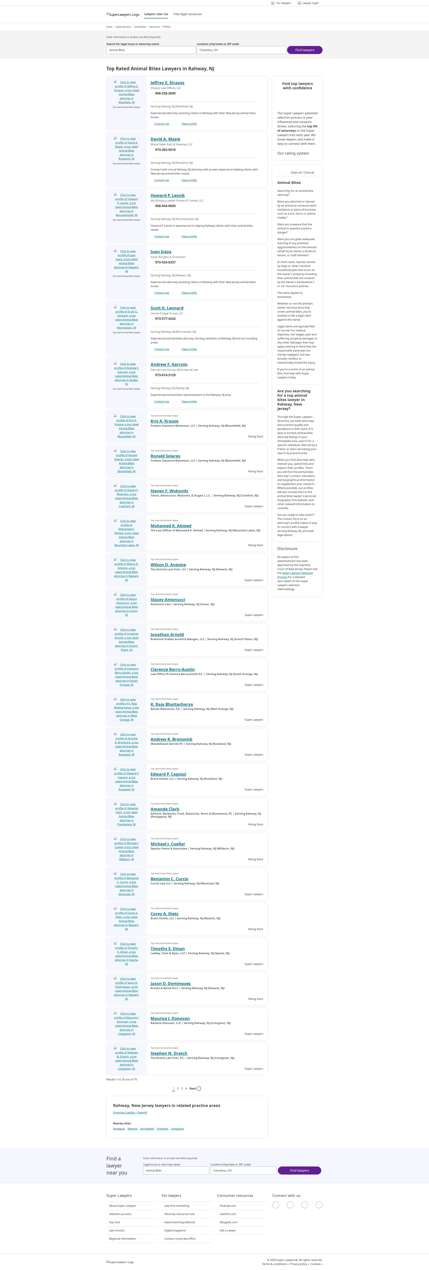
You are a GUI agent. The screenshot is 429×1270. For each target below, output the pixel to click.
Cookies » (317, 1264)
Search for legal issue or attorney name (132, 44)
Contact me (162, 124)
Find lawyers (305, 50)
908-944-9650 (165, 206)
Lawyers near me (156, 14)
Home (109, 26)
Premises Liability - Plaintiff (130, 1112)
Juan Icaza (161, 251)
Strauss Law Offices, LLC (166, 87)
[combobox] (151, 50)
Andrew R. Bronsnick (171, 739)
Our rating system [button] (293, 153)
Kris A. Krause (164, 421)
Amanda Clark (165, 809)
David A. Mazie (165, 139)
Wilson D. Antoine (168, 564)
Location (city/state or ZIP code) (218, 44)
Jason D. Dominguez (171, 983)
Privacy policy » (299, 1264)
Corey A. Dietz (164, 913)
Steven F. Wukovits (169, 490)
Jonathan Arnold (167, 634)
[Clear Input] (192, 50)
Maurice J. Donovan (170, 1018)
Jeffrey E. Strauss (167, 82)
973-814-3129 (165, 375)
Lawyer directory (123, 26)
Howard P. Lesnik (168, 195)
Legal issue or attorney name (161, 1164)
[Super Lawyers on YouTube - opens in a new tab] (304, 1205)
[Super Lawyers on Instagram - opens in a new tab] (290, 1205)
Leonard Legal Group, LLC (167, 313)
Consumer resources (235, 1195)
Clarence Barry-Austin (173, 669)
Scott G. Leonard (167, 308)
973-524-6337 (165, 262)
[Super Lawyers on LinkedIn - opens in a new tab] (319, 1205)
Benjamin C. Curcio (169, 878)
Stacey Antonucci (168, 599)
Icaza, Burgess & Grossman (168, 256)
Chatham (162, 1129)
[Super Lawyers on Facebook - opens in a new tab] (275, 1205)
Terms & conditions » (275, 1264)
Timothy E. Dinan (168, 948)
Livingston (177, 1129)
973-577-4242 (165, 318)
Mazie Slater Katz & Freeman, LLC (172, 144)
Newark (132, 1129)
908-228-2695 (165, 93)
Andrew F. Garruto (169, 364)
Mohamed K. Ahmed (171, 525)
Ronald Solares (165, 456)
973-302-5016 (165, 149)
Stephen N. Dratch (169, 1053)
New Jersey (154, 26)
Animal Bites (140, 26)
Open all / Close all (302, 172)
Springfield (147, 1129)
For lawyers (171, 1195)
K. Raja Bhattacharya (172, 704)
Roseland (119, 1129)
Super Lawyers (119, 1195)
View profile (189, 124)
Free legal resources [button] (187, 14)
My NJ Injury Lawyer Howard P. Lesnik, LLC (177, 200)
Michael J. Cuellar (168, 843)
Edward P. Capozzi (168, 774)
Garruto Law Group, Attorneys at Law (174, 369)
